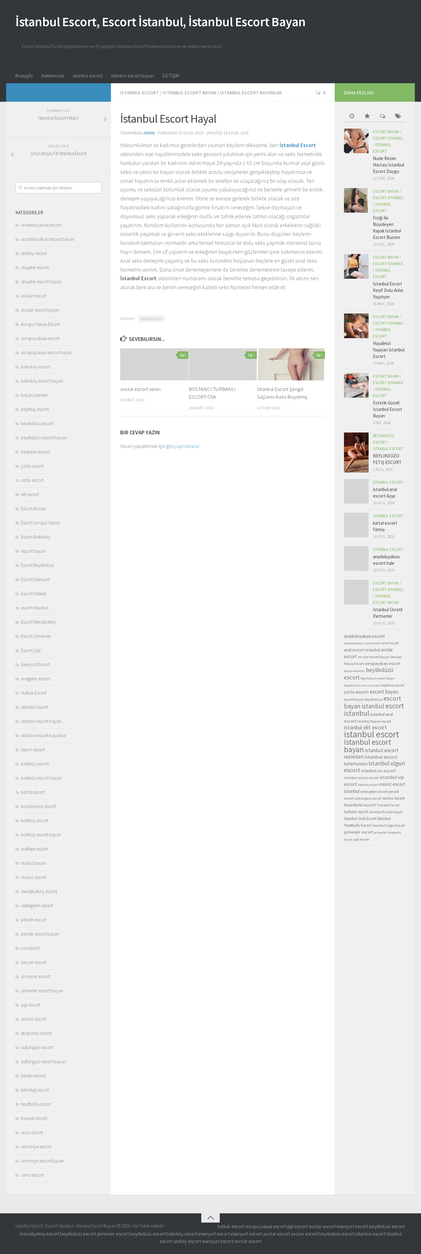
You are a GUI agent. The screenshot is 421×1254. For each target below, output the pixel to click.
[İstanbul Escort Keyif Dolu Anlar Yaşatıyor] (356, 266)
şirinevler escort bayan (42, 991)
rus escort (30, 948)
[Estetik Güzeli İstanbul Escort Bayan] (356, 385)
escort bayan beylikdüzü (363, 699)
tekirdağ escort (35, 1090)
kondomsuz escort (38, 806)
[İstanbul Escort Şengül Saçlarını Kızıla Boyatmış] (291, 364)
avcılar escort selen (140, 389)
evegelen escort (35, 679)
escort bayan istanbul (372, 702)
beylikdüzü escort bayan (44, 438)
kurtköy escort (34, 820)
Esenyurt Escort (35, 664)
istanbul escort (87, 75)
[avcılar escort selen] (154, 364)
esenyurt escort (352, 1226)
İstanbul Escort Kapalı (386, 811)
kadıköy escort (35, 764)
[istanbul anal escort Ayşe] (356, 491)
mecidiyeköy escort (39, 891)
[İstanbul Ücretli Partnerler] (356, 592)
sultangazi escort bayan (43, 1061)
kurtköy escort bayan (41, 835)
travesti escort (34, 1118)
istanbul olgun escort (374, 767)
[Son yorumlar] (382, 116)
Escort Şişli (31, 650)
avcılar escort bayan (40, 310)
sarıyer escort (33, 962)
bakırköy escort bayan (42, 381)
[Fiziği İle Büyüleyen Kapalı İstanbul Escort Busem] (356, 200)
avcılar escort (33, 296)
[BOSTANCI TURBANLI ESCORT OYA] (223, 364)
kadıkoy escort (368, 785)
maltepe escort (34, 849)
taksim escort (33, 1076)
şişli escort (30, 1005)
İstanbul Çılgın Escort (388, 825)
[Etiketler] (398, 116)
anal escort (390, 643)
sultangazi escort (37, 1047)
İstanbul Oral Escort (360, 818)
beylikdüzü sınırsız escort (362, 685)
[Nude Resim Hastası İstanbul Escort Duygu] (356, 141)
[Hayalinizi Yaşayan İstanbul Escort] (356, 326)
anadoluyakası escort (41, 225)
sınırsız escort (33, 1019)
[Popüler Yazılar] (367, 116)
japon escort (33, 749)
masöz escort (33, 877)
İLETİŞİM (170, 75)
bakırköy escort (35, 367)
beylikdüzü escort (37, 423)
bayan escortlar (354, 671)
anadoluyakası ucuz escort (362, 643)
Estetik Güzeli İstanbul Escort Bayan (387, 409)
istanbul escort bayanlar (251, 92)
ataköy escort (34, 253)
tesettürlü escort (36, 1104)
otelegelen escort (37, 905)
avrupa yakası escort (265, 1226)
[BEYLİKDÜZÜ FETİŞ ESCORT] (356, 452)
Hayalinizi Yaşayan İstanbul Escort (388, 349)
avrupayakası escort (40, 338)
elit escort (30, 494)
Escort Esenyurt (35, 579)
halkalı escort (231, 1226)
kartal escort (32, 792)
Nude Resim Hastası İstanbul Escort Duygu (388, 164)
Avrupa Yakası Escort (40, 324)
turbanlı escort (356, 811)
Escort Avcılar (33, 508)
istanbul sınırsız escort (361, 777)
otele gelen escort (373, 791)
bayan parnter (34, 395)
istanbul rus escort (378, 770)
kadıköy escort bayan (41, 778)
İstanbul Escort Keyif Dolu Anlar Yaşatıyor (388, 290)
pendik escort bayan (40, 934)
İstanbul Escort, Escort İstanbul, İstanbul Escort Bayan (160, 22)
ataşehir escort (35, 267)
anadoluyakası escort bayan (48, 239)
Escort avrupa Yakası (40, 523)
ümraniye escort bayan (42, 1161)
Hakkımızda (52, 75)
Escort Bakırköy (36, 537)
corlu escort (32, 480)
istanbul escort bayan (132, 75)
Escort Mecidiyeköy (39, 622)
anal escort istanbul (362, 650)
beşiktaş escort (35, 409)
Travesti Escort (388, 805)
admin (149, 133)
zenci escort (32, 1175)
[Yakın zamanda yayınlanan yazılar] (351, 116)
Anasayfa (24, 75)
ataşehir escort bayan (41, 282)
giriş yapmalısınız (182, 446)
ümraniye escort (36, 1147)
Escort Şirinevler (36, 636)
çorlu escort (32, 466)
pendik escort (33, 920)
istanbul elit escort (365, 727)
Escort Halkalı (33, 593)
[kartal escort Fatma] (356, 525)
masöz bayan (34, 863)
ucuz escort (32, 1132)
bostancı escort (35, 452)
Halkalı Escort (33, 693)
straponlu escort (36, 1033)
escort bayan (33, 551)
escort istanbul (34, 608)
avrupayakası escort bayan (46, 352)
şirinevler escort (35, 976)
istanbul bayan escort (374, 721)
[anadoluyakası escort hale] (356, 558)
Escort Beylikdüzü (37, 565)
